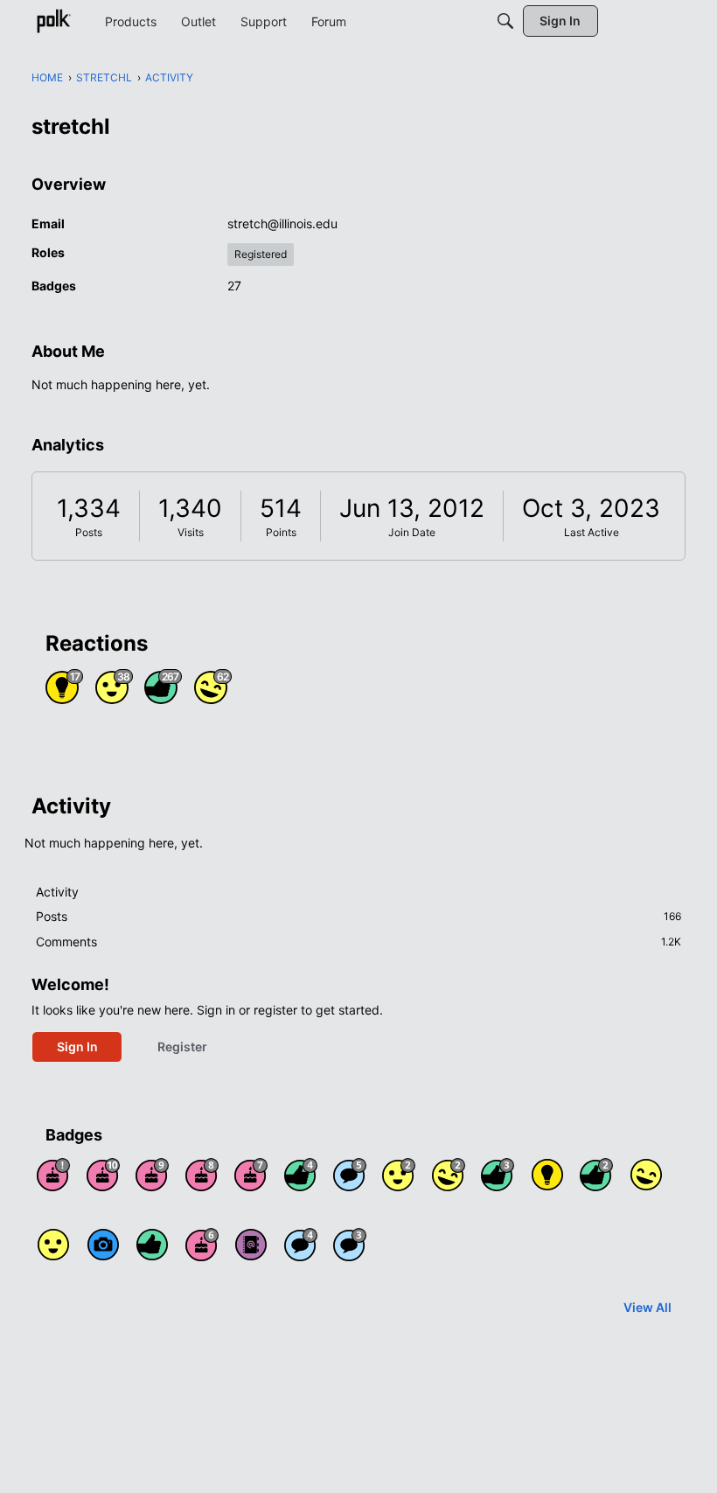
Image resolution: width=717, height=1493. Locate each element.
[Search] (505, 21)
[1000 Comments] (349, 1174)
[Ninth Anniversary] (152, 1174)
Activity (57, 891)
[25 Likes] (596, 1174)
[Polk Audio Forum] (53, 21)
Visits (191, 532)
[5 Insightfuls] (547, 1174)
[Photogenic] (103, 1244)
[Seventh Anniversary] (251, 1174)
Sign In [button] (77, 1046)
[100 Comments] (349, 1244)
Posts (88, 532)
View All (647, 1307)
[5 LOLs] (646, 1174)
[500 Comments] (300, 1244)
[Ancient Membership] (53, 1174)
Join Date (411, 532)
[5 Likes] (152, 1244)
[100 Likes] (497, 1174)
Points (281, 532)
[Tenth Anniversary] (103, 1174)
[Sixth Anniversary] (202, 1244)
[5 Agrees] (53, 1244)
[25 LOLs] (448, 1174)
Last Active (591, 532)
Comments (358, 941)
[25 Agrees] (398, 1174)
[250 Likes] (300, 1174)
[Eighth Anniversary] (202, 1174)
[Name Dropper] (251, 1244)
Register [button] (182, 1046)
